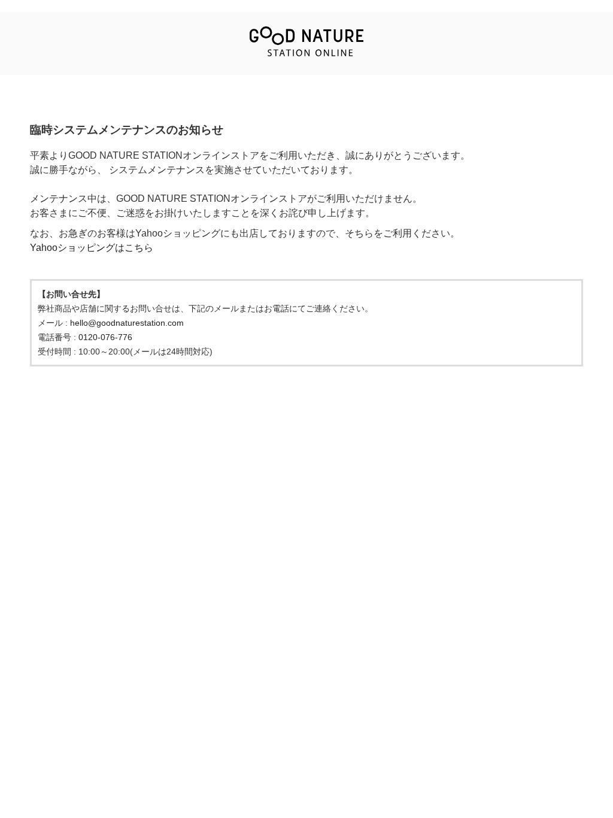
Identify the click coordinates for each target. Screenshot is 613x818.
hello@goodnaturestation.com (127, 323)
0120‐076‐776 (105, 337)
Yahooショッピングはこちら (91, 248)
